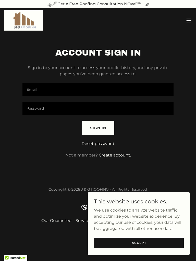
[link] (23, 20)
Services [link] (84, 220)
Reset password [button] (98, 143)
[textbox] (98, 89)
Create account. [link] (115, 155)
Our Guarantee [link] (56, 220)
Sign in (98, 128)
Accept (139, 243)
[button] (189, 20)
